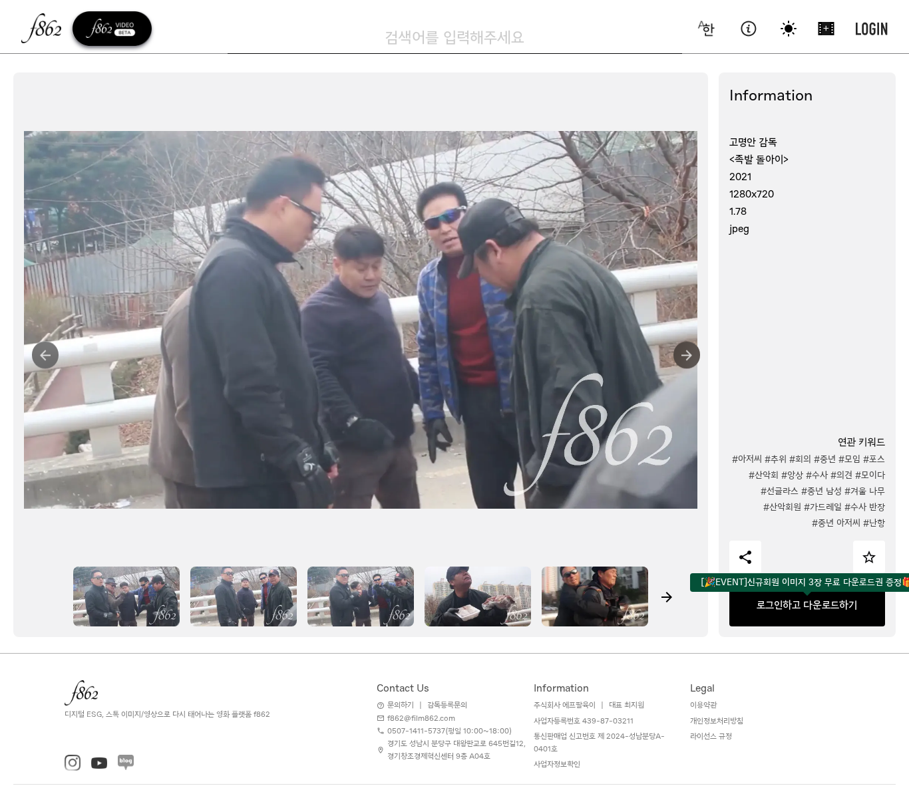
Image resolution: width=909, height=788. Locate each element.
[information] (748, 28)
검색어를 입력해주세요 (454, 37)
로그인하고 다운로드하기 (807, 605)
